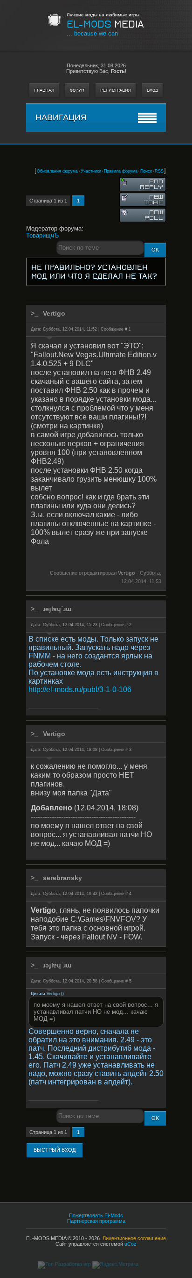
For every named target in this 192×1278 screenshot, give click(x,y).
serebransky (62, 877)
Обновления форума (57, 171)
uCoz (130, 1244)
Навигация (61, 117)
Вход (152, 90)
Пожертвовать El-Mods (96, 1215)
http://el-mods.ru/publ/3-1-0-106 (79, 689)
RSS (159, 171)
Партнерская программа (96, 1221)
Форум (77, 90)
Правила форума (120, 171)
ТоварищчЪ (42, 235)
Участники (91, 171)
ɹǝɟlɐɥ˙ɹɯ (57, 609)
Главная (44, 90)
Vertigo (54, 313)
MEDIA (105, 24)
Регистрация (115, 90)
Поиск (146, 171)
